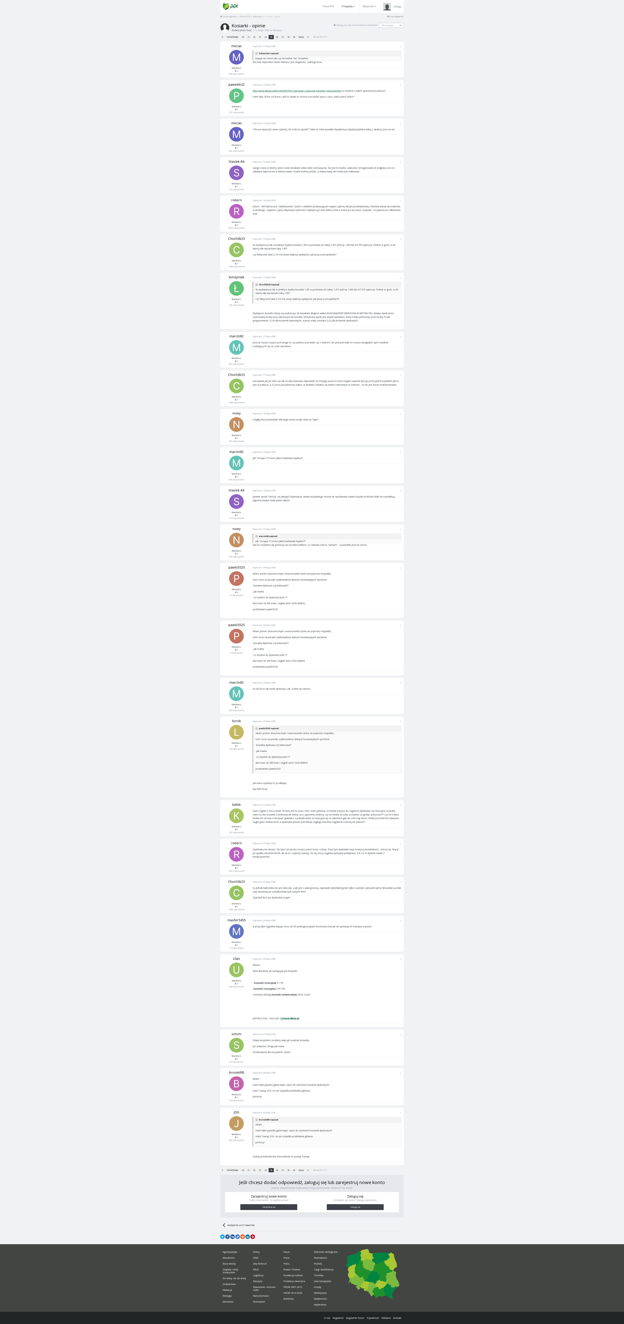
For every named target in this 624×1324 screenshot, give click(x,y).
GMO (256, 1257)
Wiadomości (320, 1298)
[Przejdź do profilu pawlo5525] (236, 578)
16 (277, 37)
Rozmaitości (320, 1257)
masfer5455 (236, 920)
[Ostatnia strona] (308, 37)
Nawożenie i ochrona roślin (264, 1288)
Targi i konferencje (324, 1269)
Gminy (256, 1252)
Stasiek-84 (236, 161)
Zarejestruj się (268, 1207)
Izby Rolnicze (260, 1263)
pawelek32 (236, 84)
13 (260, 37)
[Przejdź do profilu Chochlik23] (236, 250)
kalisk (236, 804)
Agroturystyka (230, 1252)
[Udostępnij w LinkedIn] (247, 1236)
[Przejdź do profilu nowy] (236, 424)
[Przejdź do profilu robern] (236, 211)
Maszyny (277, 30)
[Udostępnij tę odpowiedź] (400, 46)
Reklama (386, 1317)
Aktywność (368, 6)
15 (271, 37)
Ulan (236, 958)
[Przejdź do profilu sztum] (236, 1045)
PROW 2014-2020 (292, 1292)
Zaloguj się (355, 1207)
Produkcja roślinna (293, 1275)
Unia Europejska (322, 1281)
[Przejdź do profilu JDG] (236, 1123)
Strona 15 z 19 (319, 37)
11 (248, 37)
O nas (327, 1317)
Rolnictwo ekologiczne (326, 1252)
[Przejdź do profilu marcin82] (236, 347)
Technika (318, 1275)
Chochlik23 (236, 238)
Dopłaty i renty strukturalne (230, 1271)
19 (294, 37)
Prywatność (373, 1317)
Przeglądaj (346, 6)
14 (265, 37)
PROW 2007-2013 (292, 1287)
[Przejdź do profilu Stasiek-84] (236, 173)
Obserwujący (387, 25)
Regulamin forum (355, 1317)
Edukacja (227, 1290)
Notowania (259, 1301)
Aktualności (229, 1257)
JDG (236, 1112)
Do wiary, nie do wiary (234, 1278)
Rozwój (318, 1263)
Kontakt (397, 1317)
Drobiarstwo (229, 1284)
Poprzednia (232, 37)
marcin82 (236, 336)
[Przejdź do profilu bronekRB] (236, 1083)
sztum (236, 1034)
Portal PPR (328, 6)
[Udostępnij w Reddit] (242, 1236)
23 (401, 25)
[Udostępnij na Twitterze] (222, 1236)
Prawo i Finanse (291, 1269)
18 (288, 37)
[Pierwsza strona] (222, 37)
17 (283, 37)
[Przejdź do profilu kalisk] (236, 815)
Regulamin (338, 1317)
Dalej (301, 37)
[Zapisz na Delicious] (237, 1236)
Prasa (286, 1263)
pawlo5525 (236, 567)
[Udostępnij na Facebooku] (227, 1236)
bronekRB (236, 1072)
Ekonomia (228, 1301)
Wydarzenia (320, 1304)
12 (254, 37)
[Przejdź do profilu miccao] (236, 57)
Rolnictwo (288, 1298)
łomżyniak (236, 277)
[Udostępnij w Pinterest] (252, 1236)
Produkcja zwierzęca (294, 1281)
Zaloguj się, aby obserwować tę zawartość (356, 25)
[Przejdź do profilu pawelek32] (236, 95)
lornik (236, 721)
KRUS (256, 1269)
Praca (286, 1257)
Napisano (264, 46)
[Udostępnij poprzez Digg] (232, 1236)
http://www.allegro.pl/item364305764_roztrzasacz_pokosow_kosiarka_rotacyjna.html (297, 90)
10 (243, 37)
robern (236, 200)
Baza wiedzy (229, 1263)
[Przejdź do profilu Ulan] (236, 970)
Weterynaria (320, 1292)
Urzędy (317, 1287)
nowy (236, 413)
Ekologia (227, 1295)
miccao (236, 46)
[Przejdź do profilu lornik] (236, 732)
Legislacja (258, 1275)
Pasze (286, 1252)
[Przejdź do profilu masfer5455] (236, 931)
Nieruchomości (261, 1295)
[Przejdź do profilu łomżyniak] (236, 288)
